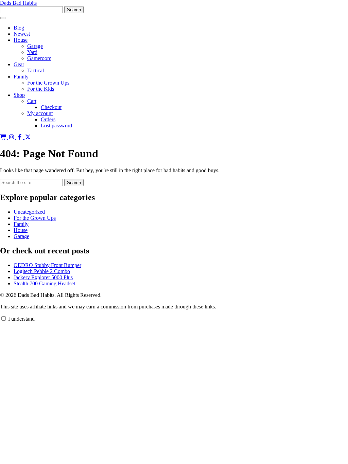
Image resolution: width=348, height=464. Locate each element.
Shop (19, 95)
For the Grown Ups (48, 83)
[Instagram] (12, 137)
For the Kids (40, 89)
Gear (19, 64)
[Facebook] (20, 137)
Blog (19, 28)
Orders (48, 119)
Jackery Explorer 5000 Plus (43, 277)
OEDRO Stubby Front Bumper (47, 265)
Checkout (51, 107)
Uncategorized (29, 212)
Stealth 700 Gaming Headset (44, 283)
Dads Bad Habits (18, 3)
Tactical (35, 70)
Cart (31, 101)
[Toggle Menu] (2, 18)
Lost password (56, 125)
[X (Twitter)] (27, 137)
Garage (35, 46)
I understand (21, 319)
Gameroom (39, 58)
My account (40, 113)
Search (74, 182)
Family (21, 76)
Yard (32, 52)
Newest (22, 34)
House (21, 40)
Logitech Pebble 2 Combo (42, 271)
